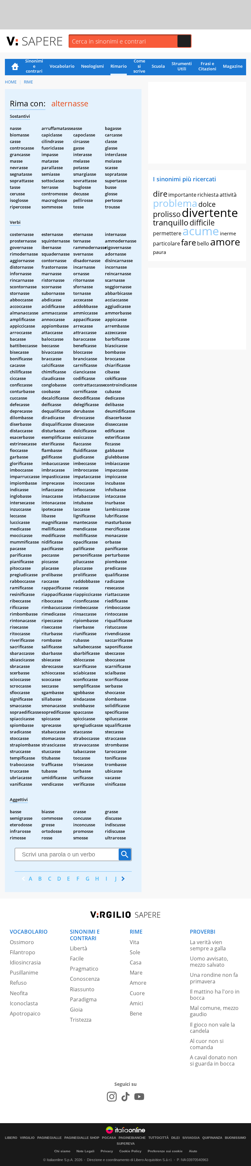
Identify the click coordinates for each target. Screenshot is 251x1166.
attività (228, 194)
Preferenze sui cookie (165, 1151)
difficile (202, 222)
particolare (166, 243)
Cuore (137, 993)
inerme (228, 233)
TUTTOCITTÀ (158, 1137)
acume (200, 231)
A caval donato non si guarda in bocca (213, 1060)
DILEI (175, 1137)
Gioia (76, 1009)
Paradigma (83, 999)
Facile (77, 958)
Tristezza (81, 1019)
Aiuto (193, 1151)
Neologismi (92, 66)
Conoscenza (85, 978)
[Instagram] (112, 1096)
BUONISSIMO (235, 1137)
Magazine (233, 66)
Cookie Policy (130, 1151)
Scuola (158, 66)
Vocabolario (62, 66)
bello (203, 243)
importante (182, 194)
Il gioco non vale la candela (212, 1027)
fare (188, 242)
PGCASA (109, 1137)
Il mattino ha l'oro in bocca (215, 994)
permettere (167, 233)
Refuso (18, 982)
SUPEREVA (126, 1143)
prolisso (167, 214)
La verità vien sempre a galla (208, 945)
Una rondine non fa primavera (214, 978)
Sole (135, 952)
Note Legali (85, 1151)
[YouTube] (139, 1096)
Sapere (42, 40)
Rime (28, 82)
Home (15, 67)
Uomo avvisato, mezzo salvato (209, 961)
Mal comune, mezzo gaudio (214, 1011)
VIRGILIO (27, 1137)
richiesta (208, 194)
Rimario (118, 66)
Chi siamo (62, 1151)
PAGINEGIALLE (49, 1137)
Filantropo (22, 952)
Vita (134, 942)
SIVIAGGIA (191, 1137)
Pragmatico (84, 968)
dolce (207, 204)
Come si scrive (139, 66)
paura (159, 252)
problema (175, 203)
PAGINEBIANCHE (132, 1137)
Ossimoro (22, 942)
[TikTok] (125, 1096)
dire (160, 193)
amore (225, 241)
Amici (136, 1003)
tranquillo (171, 222)
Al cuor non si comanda (207, 1044)
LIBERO (11, 1137)
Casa (136, 962)
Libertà (78, 948)
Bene (136, 1013)
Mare (136, 972)
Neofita (19, 993)
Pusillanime (24, 972)
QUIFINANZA (212, 1137)
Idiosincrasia (25, 962)
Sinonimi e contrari (34, 66)
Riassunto (82, 989)
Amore (138, 982)
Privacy (107, 1151)
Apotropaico (25, 1013)
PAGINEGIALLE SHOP (81, 1137)
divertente (210, 213)
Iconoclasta (24, 1003)
